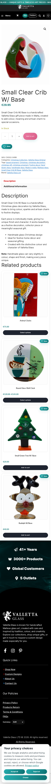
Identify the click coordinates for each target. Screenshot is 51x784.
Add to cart (30, 136)
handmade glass (18, 167)
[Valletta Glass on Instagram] (12, 650)
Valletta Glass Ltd (14, 173)
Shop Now (10, 669)
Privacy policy (32, 765)
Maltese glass (42, 167)
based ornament (12, 162)
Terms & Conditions (13, 712)
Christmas (24, 162)
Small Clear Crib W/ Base (11, 170)
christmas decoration (36, 162)
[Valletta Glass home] (26, 7)
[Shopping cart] (17, 15)
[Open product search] (39, 16)
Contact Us (11, 683)
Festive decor (34, 165)
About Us (9, 678)
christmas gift (6, 165)
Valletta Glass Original (36, 160)
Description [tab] (10, 181)
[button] (44, 29)
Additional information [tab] (15, 186)
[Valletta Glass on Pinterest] (20, 650)
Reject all (36, 772)
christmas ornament (20, 165)
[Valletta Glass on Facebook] (5, 650)
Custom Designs (13, 674)
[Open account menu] (44, 16)
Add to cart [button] (25, 468)
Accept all (14, 772)
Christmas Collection (19, 160)
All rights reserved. (25, 741)
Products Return (11, 707)
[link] (48, 15)
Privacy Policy (10, 702)
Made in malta (31, 167)
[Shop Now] (25, 16)
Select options (25, 332)
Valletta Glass (27, 170)
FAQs (5, 716)
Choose (25, 777)
